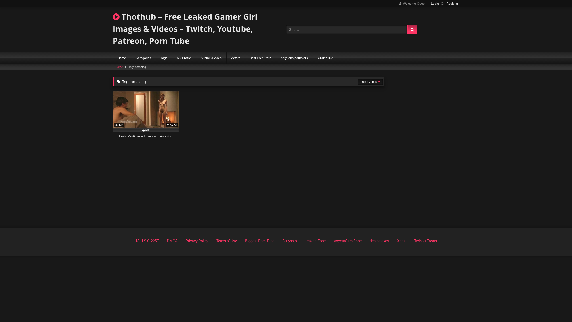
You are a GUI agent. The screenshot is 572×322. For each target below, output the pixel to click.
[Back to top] (558, 308)
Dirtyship (290, 241)
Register (452, 3)
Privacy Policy (197, 241)
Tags (164, 58)
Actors (235, 58)
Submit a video (211, 58)
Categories (143, 58)
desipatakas (379, 241)
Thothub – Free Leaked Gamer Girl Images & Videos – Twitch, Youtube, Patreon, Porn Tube (185, 28)
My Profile (184, 58)
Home (122, 58)
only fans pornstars (294, 58)
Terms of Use (226, 241)
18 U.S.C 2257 (147, 241)
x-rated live (325, 58)
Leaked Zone (315, 241)
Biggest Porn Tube (260, 241)
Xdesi (401, 241)
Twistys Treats (425, 241)
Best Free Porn (260, 58)
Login (435, 3)
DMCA (172, 241)
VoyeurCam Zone (348, 241)
